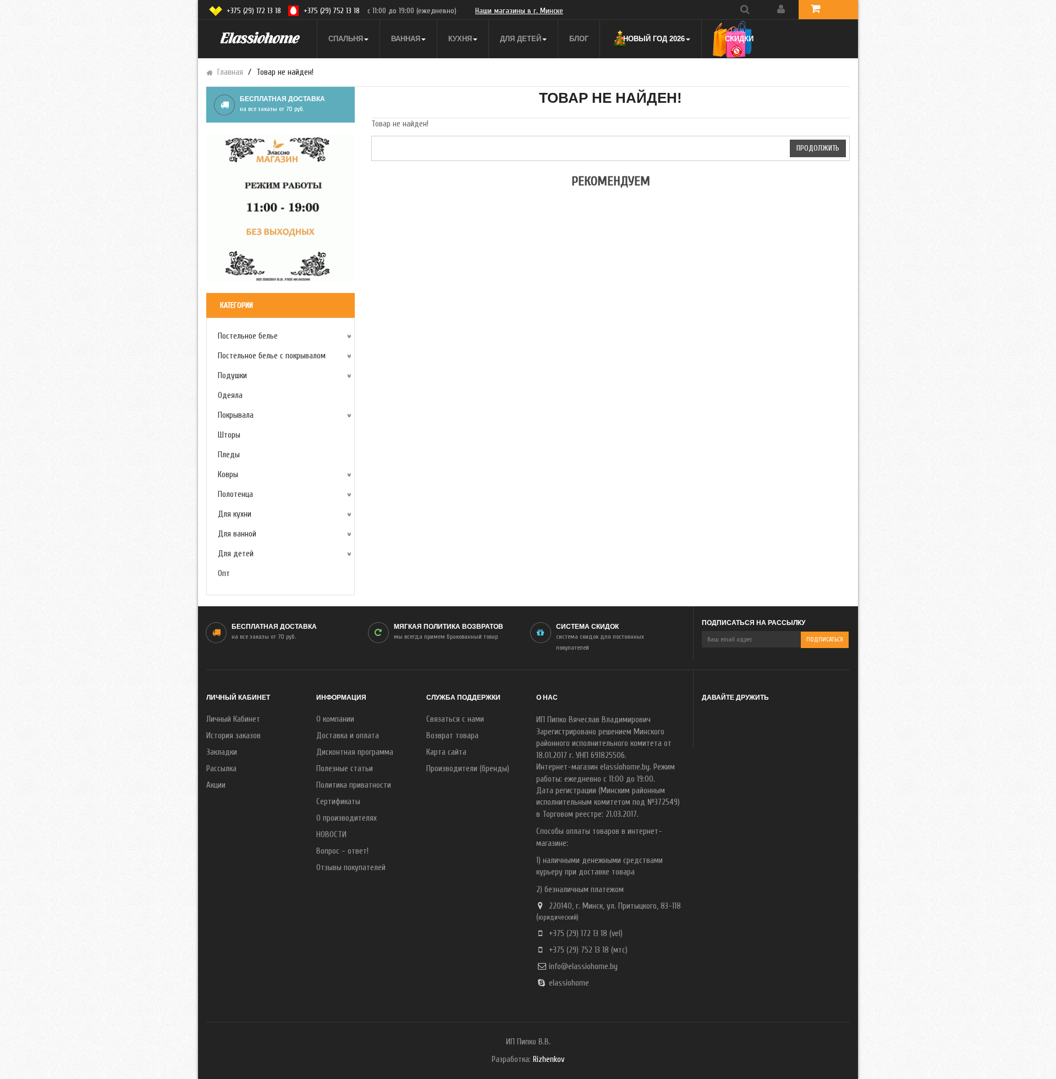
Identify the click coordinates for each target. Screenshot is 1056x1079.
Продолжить (817, 148)
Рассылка (221, 768)
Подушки (232, 375)
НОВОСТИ (331, 834)
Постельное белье (248, 336)
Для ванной (237, 534)
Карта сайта (446, 752)
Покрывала (236, 415)
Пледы (229, 455)
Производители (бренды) (467, 768)
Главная (230, 72)
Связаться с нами (455, 719)
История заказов (233, 735)
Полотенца (235, 494)
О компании (335, 719)
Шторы (229, 435)
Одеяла (230, 395)
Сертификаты (338, 801)
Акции (216, 785)
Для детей (236, 553)
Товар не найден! (285, 72)
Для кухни (234, 514)
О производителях (346, 818)
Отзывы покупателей (351, 867)
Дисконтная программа (354, 752)
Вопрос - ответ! (342, 851)
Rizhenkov (548, 1059)
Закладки (221, 752)
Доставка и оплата (347, 735)
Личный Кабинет (233, 719)
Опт (224, 573)
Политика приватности (353, 785)
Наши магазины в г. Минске (519, 10)
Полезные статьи (344, 768)
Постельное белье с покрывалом (272, 356)
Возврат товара (452, 735)
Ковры (228, 474)
